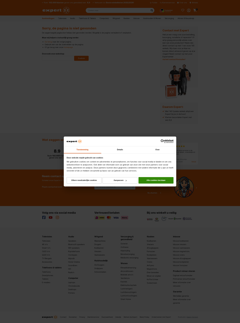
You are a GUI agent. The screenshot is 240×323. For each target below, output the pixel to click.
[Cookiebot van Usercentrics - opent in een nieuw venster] (163, 141)
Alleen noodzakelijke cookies (84, 180)
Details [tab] (120, 149)
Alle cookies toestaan (155, 180)
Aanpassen (119, 180)
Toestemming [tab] (82, 149)
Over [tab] (157, 149)
